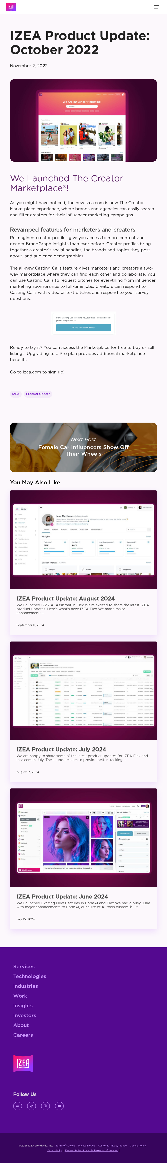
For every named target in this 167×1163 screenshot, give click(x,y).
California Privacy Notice (112, 1146)
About (21, 1025)
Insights (23, 1005)
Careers (23, 1035)
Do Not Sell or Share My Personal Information (91, 1150)
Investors (24, 1015)
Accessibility (54, 1150)
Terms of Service (65, 1146)
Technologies (29, 976)
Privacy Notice (86, 1146)
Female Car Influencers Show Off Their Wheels (83, 447)
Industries (25, 986)
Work (20, 996)
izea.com (32, 372)
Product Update (38, 394)
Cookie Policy (138, 1146)
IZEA (16, 394)
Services (24, 966)
